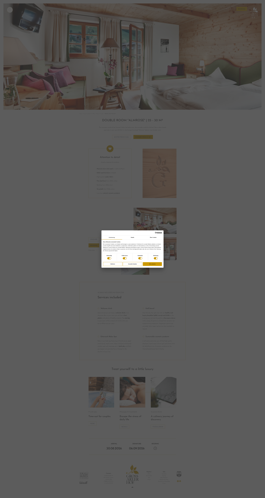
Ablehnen (112, 264)
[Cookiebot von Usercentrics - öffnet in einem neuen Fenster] (156, 233)
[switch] (125, 258)
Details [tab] (132, 237)
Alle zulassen (152, 264)
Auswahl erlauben (132, 264)
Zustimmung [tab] (112, 237)
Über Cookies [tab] (153, 237)
